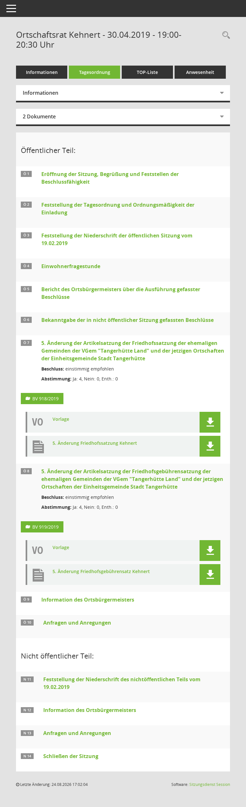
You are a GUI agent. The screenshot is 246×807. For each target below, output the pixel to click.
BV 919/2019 (45, 527)
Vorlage (61, 419)
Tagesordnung (94, 72)
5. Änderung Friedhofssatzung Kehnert (95, 443)
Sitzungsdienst (209, 784)
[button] (210, 422)
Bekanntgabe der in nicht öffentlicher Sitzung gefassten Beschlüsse (127, 320)
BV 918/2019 (45, 399)
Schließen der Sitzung (70, 756)
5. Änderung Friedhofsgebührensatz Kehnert (101, 571)
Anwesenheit (200, 72)
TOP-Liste (147, 72)
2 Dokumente (39, 116)
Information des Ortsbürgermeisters (87, 599)
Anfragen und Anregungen (77, 622)
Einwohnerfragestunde (70, 266)
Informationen (42, 72)
